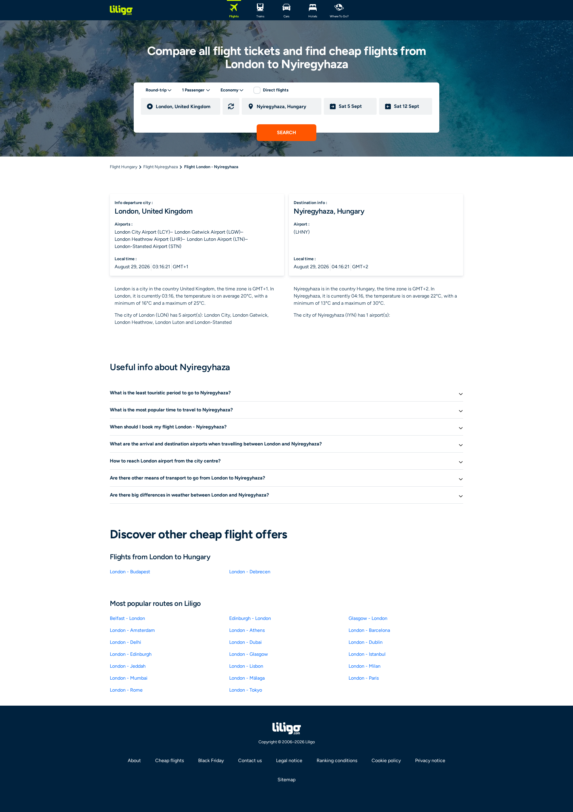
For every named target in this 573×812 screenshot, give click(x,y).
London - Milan (365, 666)
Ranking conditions (337, 760)
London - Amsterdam (132, 630)
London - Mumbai (128, 678)
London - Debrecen (249, 571)
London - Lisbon (246, 666)
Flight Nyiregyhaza (160, 166)
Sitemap (286, 779)
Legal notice (289, 760)
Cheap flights (169, 760)
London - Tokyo (245, 690)
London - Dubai (245, 642)
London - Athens (247, 630)
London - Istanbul (367, 654)
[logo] (121, 10)
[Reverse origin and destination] (231, 106)
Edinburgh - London (250, 618)
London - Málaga (247, 678)
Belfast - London (127, 618)
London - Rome (126, 690)
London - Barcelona (369, 630)
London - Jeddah (128, 666)
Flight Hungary (123, 166)
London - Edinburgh (131, 654)
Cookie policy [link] (386, 760)
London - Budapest (130, 571)
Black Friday (211, 760)
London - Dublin (366, 642)
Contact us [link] (250, 760)
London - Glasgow (248, 654)
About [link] (134, 760)
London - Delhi (125, 642)
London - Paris (364, 678)
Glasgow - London (368, 618)
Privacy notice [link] (430, 760)
